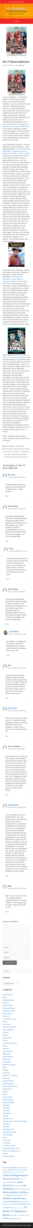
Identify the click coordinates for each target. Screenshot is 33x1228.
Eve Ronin (6, 1016)
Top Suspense (8, 1135)
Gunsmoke (8, 449)
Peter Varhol (12, 708)
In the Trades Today (10, 1043)
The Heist (6, 1110)
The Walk (6, 1127)
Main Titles (6, 1054)
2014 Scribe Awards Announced (16, 457)
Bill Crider (11, 475)
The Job (5, 1116)
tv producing (24, 451)
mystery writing (18, 1192)
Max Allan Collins (24, 1189)
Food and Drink (8, 1030)
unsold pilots (13, 1218)
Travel (5, 1137)
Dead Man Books (9, 1008)
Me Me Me (6, 1059)
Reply (7, 496)
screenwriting (18, 1198)
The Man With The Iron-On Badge (14, 1121)
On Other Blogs (8, 1084)
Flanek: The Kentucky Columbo (16, 454)
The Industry (19, 446)
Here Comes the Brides (21, 449)
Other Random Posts (10, 1086)
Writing (5, 1154)
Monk (6, 1192)
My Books (6, 1073)
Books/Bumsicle (8, 1000)
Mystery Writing (8, 1081)
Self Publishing (8, 1100)
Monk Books (7, 1062)
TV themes (13, 1215)
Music (5, 1067)
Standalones (14, 1201)
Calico (15, 1172)
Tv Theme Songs (21, 1215)
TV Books (15, 451)
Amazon (14, 1167)
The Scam (6, 1124)
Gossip (5, 1035)
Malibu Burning (8, 1057)
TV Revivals (7, 1143)
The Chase (6, 1108)
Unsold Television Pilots (11, 1148)
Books (5, 997)
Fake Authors (23, 1179)
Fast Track (6, 1024)
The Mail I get (24, 1204)
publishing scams (12, 1195)
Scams (5, 1094)
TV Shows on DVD (9, 1145)
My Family (6, 1078)
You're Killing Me (8, 1156)
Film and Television (9, 1027)
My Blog (5, 1070)
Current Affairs (8, 1005)
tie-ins (16, 1207)
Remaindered (7, 1089)
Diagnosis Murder (9, 1011)
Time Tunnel (7, 451)
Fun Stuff (6, 1032)
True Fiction (7, 1140)
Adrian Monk (6, 1167)
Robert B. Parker (22, 1195)
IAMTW (5, 1040)
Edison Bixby (7, 1013)
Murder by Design (9, 1065)
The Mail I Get (7, 1118)
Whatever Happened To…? (12, 1151)
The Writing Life (8, 1129)
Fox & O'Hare (12, 1182)
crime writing (10, 1175)
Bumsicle (6, 1003)
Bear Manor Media (9, 284)
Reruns (5, 1092)
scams (6, 1198)
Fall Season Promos (10, 1019)
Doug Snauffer (13, 805)
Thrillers (12, 1207)
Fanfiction (5, 1182)
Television (6, 1105)
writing (19, 1218)
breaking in (10, 1172)
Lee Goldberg (16, 8)
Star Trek (23, 1201)
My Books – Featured (10, 1075)
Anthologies (5, 1170)
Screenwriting (7, 1097)
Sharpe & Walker (8, 1102)
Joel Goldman (18, 1185)
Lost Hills (16, 1189)
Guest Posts (7, 1038)
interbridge (27, 1225)
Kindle (5, 1046)
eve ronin (15, 1178)
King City (6, 1048)
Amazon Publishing (23, 1167)
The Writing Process (10, 1132)
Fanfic (5, 1022)
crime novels (20, 1172)
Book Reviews (10, 446)
